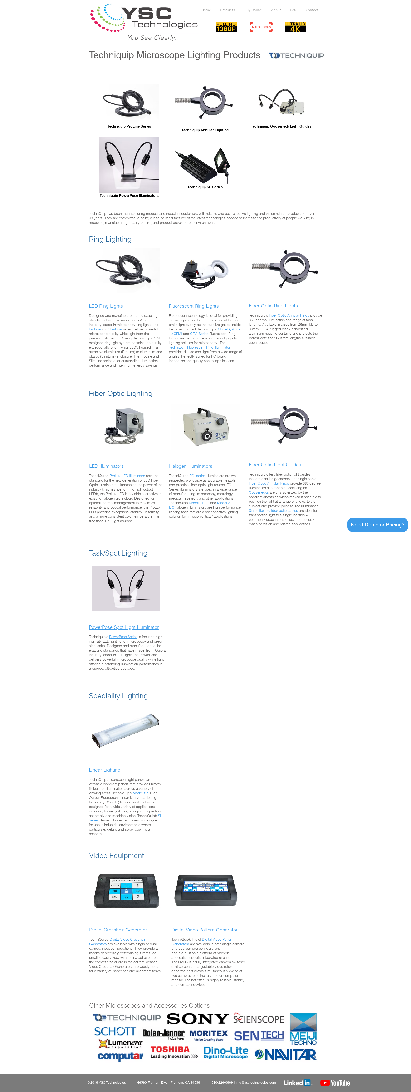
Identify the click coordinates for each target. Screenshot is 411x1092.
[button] (377, 525)
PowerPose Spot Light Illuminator (124, 627)
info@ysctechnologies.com (256, 1082)
